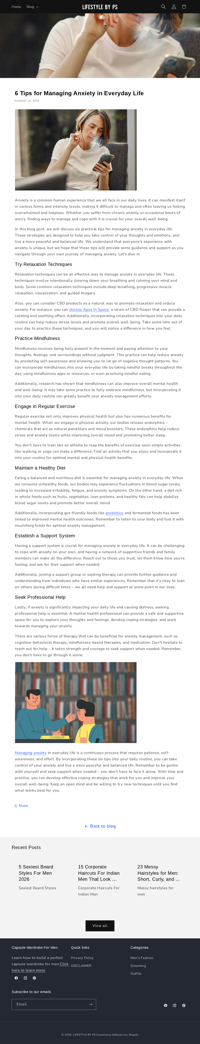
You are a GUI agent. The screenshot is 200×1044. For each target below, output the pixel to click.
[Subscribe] (91, 1004)
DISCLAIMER (81, 965)
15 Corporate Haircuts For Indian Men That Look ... (99, 873)
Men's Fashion (141, 958)
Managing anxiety (31, 752)
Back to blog (103, 826)
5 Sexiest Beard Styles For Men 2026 (36, 873)
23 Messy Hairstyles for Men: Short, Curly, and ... (159, 873)
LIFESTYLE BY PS (84, 1035)
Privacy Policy (82, 958)
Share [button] (23, 805)
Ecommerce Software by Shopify (117, 1035)
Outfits (136, 973)
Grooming (138, 965)
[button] (32, 7)
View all (100, 925)
